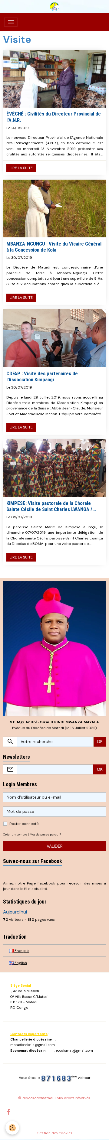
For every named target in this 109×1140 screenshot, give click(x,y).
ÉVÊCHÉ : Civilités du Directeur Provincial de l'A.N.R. (53, 117)
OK (100, 741)
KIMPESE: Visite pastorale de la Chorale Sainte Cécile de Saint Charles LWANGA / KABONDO (49, 506)
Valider (55, 846)
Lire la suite (21, 167)
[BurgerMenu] (11, 22)
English (20, 962)
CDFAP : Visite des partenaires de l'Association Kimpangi (42, 376)
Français (21, 950)
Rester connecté (23, 823)
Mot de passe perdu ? (45, 834)
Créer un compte (15, 834)
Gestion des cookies (54, 1133)
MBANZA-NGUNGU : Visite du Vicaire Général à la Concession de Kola (53, 247)
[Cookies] (12, 1128)
